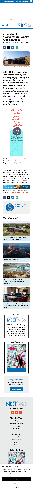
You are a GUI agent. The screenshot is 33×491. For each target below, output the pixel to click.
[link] (4, 47)
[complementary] (16, 477)
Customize (16, 483)
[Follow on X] (12, 412)
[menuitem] (3, 25)
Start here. (25, 1)
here (23, 335)
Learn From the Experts (16, 423)
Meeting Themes (16, 426)
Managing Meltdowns (11, 259)
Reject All (16, 487)
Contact (16, 445)
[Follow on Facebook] (16, 412)
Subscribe (16, 442)
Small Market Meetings (12, 43)
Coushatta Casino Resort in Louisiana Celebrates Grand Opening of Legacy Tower (16, 305)
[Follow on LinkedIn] (20, 412)
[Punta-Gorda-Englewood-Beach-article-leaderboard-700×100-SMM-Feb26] (16, 188)
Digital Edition (16, 439)
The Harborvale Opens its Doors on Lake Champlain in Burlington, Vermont (15, 281)
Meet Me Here (17, 429)
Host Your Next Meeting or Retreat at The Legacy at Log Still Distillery (16, 238)
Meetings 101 (16, 421)
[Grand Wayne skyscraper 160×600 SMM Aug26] (16, 157)
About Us (16, 437)
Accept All (16, 479)
